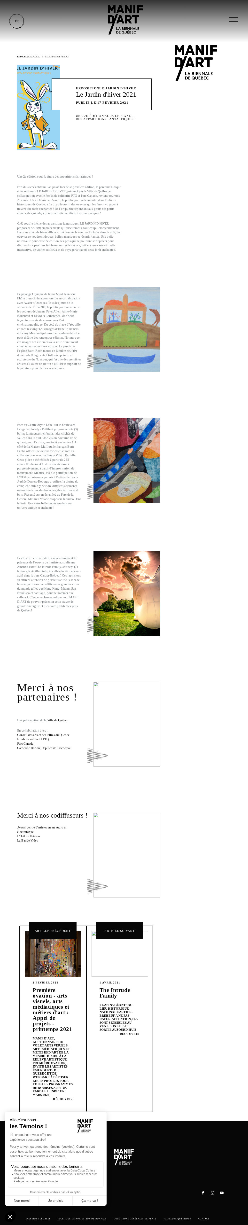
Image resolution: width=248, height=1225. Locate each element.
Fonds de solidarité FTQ (33, 739)
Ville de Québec (57, 720)
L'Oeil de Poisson (28, 836)
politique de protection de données (82, 1219)
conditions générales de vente (135, 1219)
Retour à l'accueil (28, 57)
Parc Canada (25, 743)
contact (203, 1219)
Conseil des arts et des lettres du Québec (43, 735)
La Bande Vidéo (27, 840)
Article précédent (53, 931)
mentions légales (38, 1219)
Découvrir (63, 1099)
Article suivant (119, 931)
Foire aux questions (177, 1219)
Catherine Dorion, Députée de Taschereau (44, 748)
